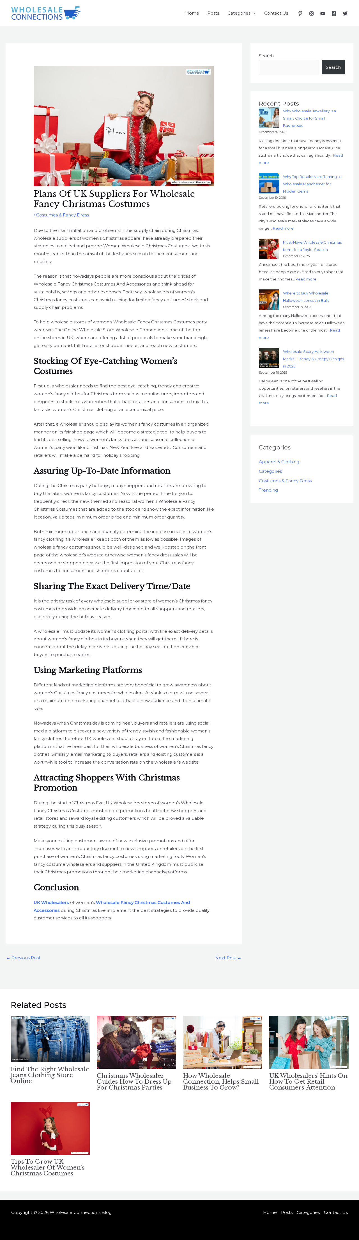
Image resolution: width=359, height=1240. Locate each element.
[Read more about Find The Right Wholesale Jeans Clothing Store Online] (50, 1038)
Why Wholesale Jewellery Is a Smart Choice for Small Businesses (309, 118)
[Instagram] (311, 13)
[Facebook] (334, 13)
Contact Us (276, 13)
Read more (283, 228)
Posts (213, 13)
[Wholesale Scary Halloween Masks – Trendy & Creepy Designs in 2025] (269, 358)
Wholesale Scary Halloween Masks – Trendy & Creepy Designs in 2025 (313, 358)
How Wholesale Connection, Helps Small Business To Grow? (221, 1081)
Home (192, 13)
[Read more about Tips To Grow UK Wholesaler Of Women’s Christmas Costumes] (50, 1128)
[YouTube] (322, 13)
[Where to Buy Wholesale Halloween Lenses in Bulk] (269, 299)
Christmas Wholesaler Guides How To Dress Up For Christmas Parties (134, 1081)
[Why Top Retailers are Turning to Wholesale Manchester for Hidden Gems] (269, 183)
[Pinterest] (300, 13)
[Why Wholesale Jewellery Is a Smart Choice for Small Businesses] (269, 117)
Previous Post (23, 957)
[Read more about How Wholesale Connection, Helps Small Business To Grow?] (223, 1042)
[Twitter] (345, 13)
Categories (238, 13)
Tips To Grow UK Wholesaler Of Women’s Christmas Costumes (47, 1167)
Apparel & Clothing (279, 461)
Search (266, 55)
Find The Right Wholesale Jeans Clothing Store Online (50, 1075)
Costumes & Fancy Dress (62, 215)
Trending (268, 490)
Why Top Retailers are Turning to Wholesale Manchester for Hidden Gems (312, 183)
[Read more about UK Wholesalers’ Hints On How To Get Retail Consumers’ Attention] (309, 1042)
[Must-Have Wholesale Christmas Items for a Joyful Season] (269, 249)
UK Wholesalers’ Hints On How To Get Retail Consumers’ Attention (308, 1081)
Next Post (228, 957)
